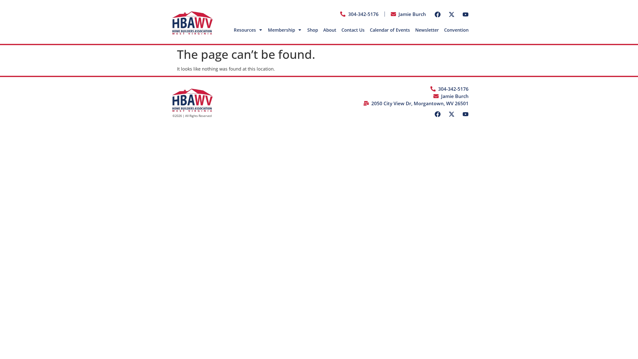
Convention (456, 29)
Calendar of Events (390, 29)
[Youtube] (466, 14)
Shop (312, 29)
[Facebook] (438, 14)
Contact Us (353, 29)
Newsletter (427, 29)
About (329, 29)
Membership (281, 29)
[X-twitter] (452, 14)
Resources (245, 29)
